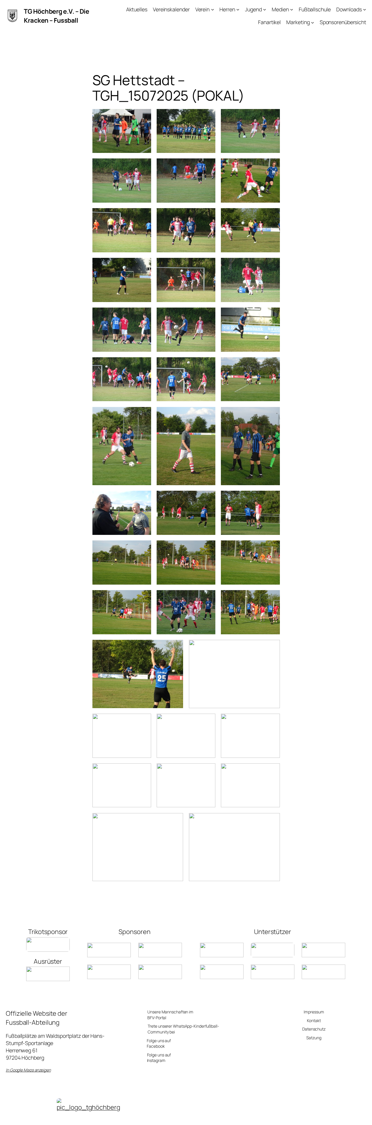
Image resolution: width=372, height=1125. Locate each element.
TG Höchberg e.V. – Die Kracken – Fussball (56, 15)
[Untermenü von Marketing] (312, 22)
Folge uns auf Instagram (159, 1057)
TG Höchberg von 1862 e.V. (153, 1117)
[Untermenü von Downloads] (364, 9)
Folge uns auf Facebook (159, 1043)
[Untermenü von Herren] (237, 9)
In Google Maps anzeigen (28, 1070)
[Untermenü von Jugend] (264, 9)
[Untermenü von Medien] (291, 9)
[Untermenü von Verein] (212, 9)
